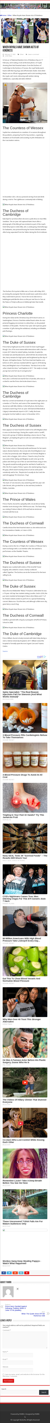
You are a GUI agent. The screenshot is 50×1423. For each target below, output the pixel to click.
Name (5, 1352)
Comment (7, 1330)
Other (10, 15)
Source (5, 651)
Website (5, 1367)
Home (4, 15)
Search (3, 1389)
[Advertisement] (25, 169)
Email (5, 1359)
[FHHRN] (25, 6)
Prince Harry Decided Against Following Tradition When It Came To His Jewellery (16, 1307)
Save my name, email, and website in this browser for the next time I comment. (24, 1375)
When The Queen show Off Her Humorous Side (33, 1314)
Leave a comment (33, 54)
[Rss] (25, 1417)
